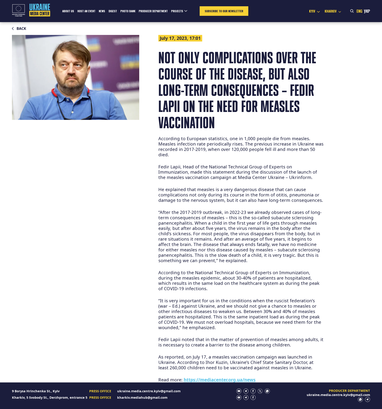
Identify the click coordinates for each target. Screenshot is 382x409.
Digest (113, 11)
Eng (359, 11)
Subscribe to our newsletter (224, 11)
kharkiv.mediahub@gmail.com (142, 397)
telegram (245, 391)
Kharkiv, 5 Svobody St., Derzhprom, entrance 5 (49, 397)
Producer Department (153, 11)
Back (21, 28)
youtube (238, 391)
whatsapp (267, 391)
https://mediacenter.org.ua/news (220, 380)
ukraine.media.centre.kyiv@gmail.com (149, 391)
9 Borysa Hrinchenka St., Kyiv (36, 391)
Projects (177, 11)
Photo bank (127, 11)
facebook (253, 391)
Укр (367, 11)
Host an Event (86, 11)
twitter (260, 391)
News (102, 11)
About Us (68, 11)
